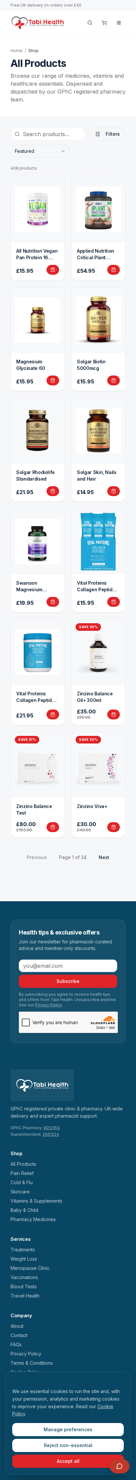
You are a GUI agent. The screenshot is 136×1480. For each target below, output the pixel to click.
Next (104, 857)
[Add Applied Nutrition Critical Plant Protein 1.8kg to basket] (113, 270)
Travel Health (25, 1295)
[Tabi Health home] (38, 22)
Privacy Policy (48, 1004)
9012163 (52, 1127)
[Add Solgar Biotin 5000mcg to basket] (113, 380)
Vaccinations (24, 1277)
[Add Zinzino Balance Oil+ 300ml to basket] (113, 714)
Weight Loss (24, 1259)
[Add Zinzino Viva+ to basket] (113, 827)
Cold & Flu (22, 1182)
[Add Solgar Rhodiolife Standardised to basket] (53, 491)
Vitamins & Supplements (36, 1201)
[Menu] (118, 22)
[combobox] (40, 151)
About (17, 1326)
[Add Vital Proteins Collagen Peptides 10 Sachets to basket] (113, 602)
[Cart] (104, 22)
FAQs (16, 1344)
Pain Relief (22, 1173)
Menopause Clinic (30, 1268)
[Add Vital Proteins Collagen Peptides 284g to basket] (53, 714)
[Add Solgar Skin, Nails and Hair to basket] (113, 491)
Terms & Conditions (32, 1363)
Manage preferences (68, 1429)
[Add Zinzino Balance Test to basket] (53, 827)
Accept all (68, 1461)
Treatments (23, 1249)
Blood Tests (24, 1286)
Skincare (20, 1191)
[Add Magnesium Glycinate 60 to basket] (53, 380)
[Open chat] (119, 1466)
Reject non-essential (68, 1445)
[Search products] (89, 22)
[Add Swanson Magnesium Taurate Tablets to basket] (53, 602)
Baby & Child (24, 1210)
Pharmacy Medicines (33, 1219)
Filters (113, 134)
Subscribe (68, 981)
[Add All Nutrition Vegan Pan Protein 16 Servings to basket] (53, 270)
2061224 (51, 1134)
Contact (19, 1335)
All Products (23, 1164)
